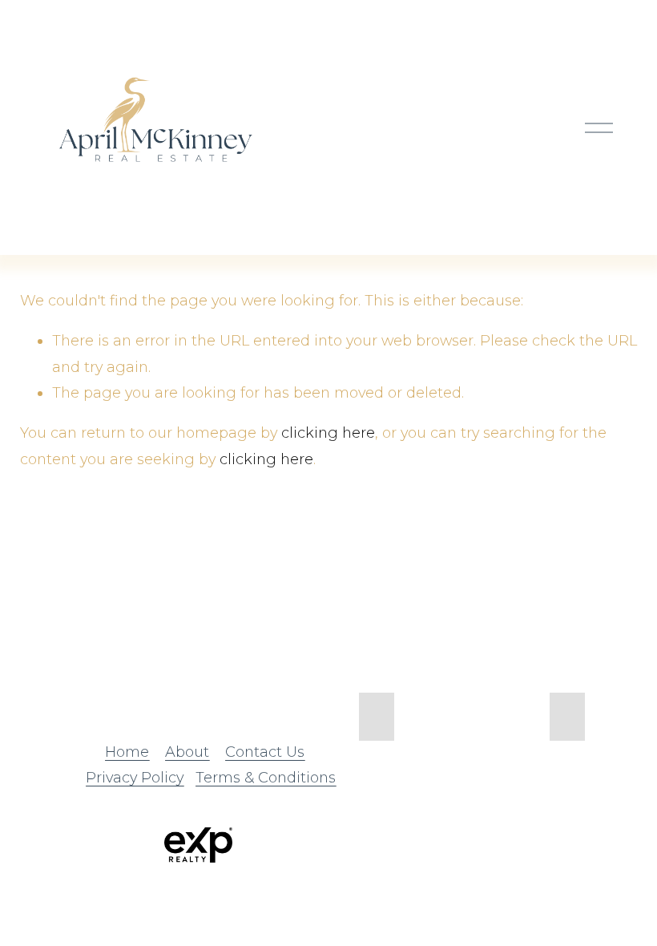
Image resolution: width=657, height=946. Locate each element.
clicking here (328, 433)
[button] (376, 717)
